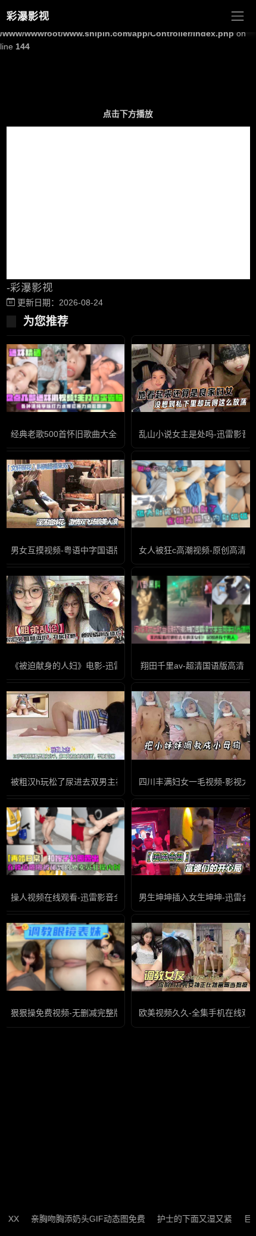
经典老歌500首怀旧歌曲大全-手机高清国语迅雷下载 (107, 434)
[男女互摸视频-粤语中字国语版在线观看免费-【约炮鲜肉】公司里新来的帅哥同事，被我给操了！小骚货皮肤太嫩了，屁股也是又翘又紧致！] (64, 494)
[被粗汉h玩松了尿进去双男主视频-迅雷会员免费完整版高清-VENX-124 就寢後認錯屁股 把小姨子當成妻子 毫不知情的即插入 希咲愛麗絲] (64, 725)
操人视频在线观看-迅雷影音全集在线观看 (87, 897)
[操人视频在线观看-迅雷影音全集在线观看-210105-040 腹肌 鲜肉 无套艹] (64, 841)
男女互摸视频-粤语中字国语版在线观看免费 (91, 550)
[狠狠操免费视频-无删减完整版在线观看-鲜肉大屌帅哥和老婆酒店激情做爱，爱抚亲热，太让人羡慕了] (64, 957)
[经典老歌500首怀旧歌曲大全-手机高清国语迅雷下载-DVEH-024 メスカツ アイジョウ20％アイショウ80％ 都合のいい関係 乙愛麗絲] (64, 378)
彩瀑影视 (28, 16)
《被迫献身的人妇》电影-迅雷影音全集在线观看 (100, 665)
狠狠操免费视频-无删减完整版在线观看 (83, 1012)
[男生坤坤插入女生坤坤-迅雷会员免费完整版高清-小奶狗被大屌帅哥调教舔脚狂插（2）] (192, 841)
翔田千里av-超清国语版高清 (192, 665)
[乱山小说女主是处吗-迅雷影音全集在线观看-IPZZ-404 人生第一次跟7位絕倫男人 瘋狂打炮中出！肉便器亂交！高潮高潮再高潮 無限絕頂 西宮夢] (192, 378)
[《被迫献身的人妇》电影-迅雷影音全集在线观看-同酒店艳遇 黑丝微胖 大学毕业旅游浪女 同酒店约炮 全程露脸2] (64, 610)
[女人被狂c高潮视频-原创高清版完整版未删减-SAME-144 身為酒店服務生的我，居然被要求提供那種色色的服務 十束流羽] (192, 494)
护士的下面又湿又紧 (183, 1218)
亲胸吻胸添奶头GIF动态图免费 (77, 1218)
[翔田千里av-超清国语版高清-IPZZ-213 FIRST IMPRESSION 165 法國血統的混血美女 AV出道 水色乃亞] (192, 609)
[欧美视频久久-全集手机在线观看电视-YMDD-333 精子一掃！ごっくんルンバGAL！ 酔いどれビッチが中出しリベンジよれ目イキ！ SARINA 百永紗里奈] (192, 957)
